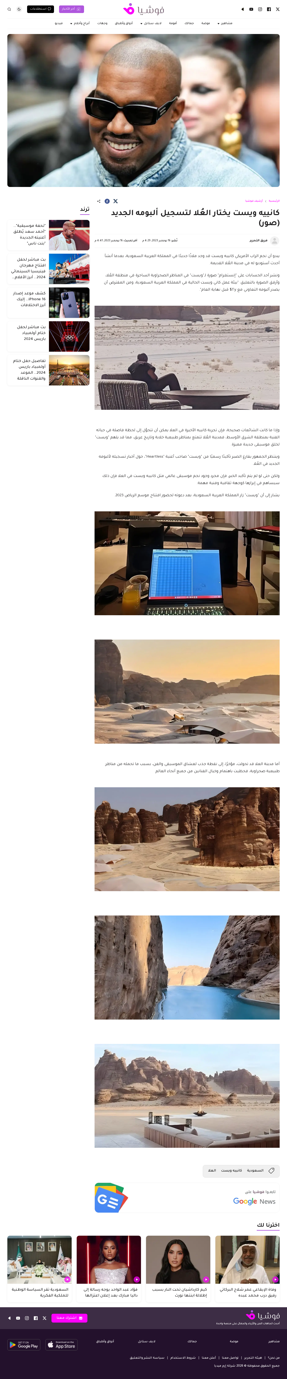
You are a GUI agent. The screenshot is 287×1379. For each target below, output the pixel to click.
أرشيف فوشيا (254, 201)
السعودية (255, 1171)
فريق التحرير (258, 241)
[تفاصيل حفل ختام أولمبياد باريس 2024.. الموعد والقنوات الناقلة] (69, 370)
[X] (278, 9)
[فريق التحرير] (275, 241)
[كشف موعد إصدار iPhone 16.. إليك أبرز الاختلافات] (69, 302)
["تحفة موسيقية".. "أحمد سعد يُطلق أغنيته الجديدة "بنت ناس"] (69, 235)
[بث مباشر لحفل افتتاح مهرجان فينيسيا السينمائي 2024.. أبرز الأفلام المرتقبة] (69, 269)
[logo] (143, 9)
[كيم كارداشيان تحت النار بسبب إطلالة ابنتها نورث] (178, 1260)
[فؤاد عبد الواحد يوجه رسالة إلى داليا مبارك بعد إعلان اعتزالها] (109, 1260)
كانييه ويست (231, 1171)
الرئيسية (274, 201)
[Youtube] (251, 9)
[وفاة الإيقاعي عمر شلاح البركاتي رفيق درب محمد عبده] (247, 1260)
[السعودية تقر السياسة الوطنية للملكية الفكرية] (39, 1260)
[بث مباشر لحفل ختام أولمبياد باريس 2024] (69, 336)
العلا (212, 1171)
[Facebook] (269, 9)
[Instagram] (260, 9)
